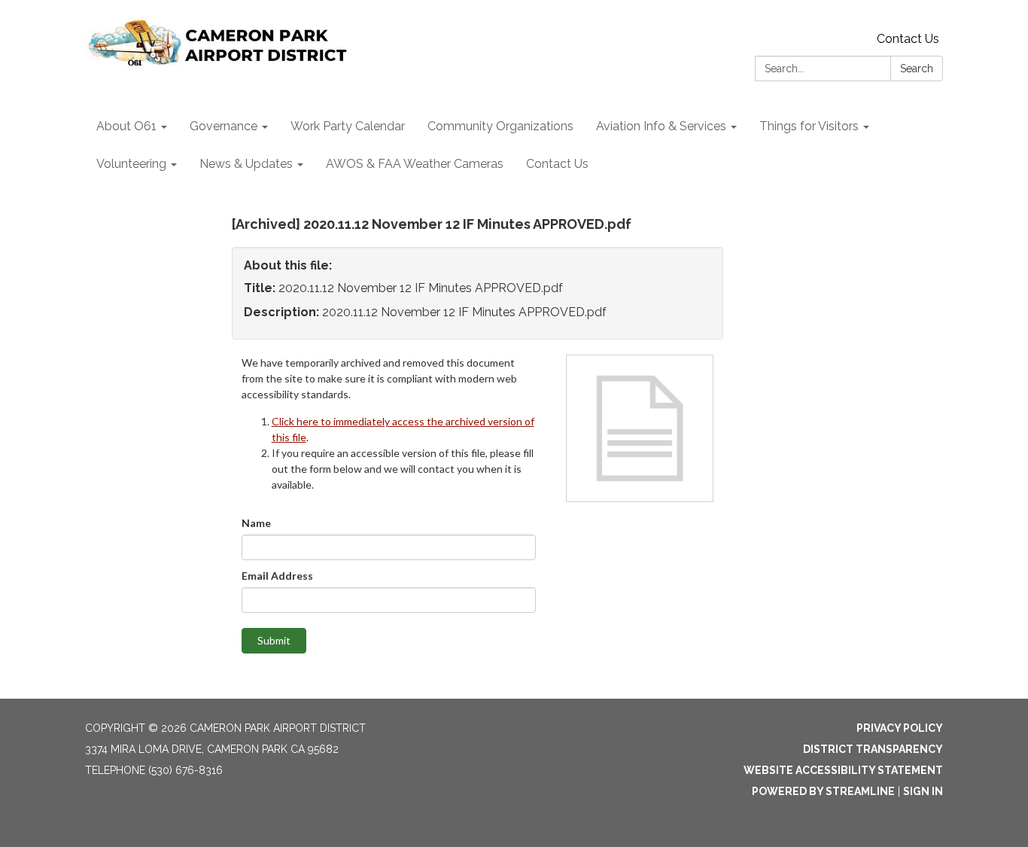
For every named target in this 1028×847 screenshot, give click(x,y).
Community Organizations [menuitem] (500, 126)
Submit (273, 640)
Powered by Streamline (823, 791)
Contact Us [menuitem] (557, 164)
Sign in (923, 791)
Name (256, 522)
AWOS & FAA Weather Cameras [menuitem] (414, 164)
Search (916, 68)
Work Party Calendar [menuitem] (347, 126)
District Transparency (873, 749)
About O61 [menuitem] (126, 126)
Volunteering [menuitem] (131, 164)
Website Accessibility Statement (843, 770)
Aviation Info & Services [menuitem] (661, 126)
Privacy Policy (899, 728)
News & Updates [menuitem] (246, 164)
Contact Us (908, 39)
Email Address (277, 575)
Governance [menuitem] (223, 126)
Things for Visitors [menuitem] (809, 126)
